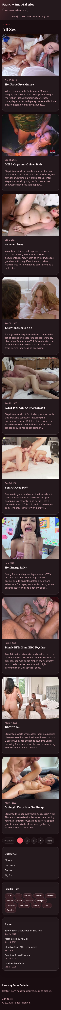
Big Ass (27, 895)
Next (49, 840)
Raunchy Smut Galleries (18, 4)
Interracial (24, 905)
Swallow (35, 905)
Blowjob (16, 16)
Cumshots (11, 905)
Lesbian (29, 900)
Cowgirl (47, 905)
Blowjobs (41, 900)
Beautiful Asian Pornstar (18, 955)
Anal (18, 895)
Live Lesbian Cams (14, 963)
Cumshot (10, 910)
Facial (19, 900)
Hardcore (26, 16)
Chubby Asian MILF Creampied (21, 947)
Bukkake (38, 895)
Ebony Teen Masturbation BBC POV (23, 930)
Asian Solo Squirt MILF (17, 938)
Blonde (10, 900)
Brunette (50, 895)
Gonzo (36, 16)
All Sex (9, 895)
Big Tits (45, 16)
